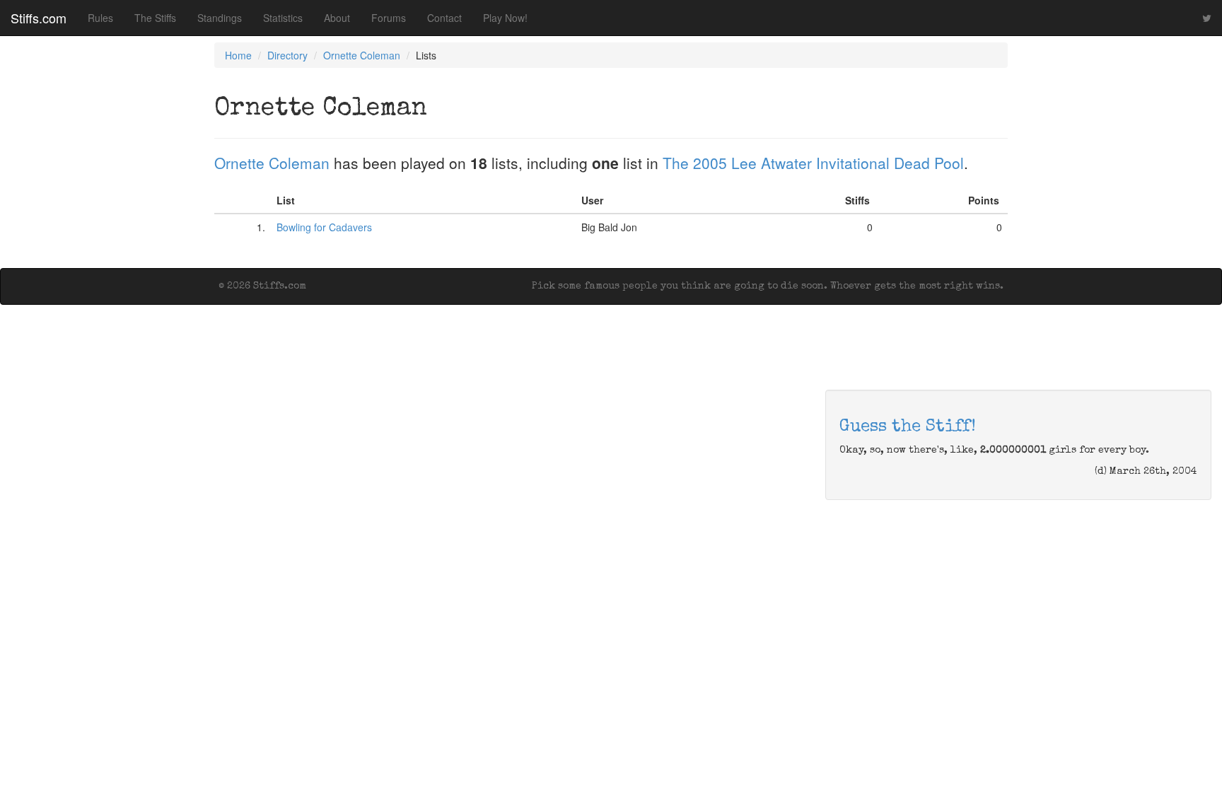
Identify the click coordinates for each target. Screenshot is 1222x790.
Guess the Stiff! (907, 427)
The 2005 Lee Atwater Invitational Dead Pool (813, 162)
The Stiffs (155, 18)
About (337, 18)
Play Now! (505, 18)
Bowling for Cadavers (324, 227)
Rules (100, 18)
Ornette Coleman (361, 55)
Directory (287, 55)
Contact (444, 18)
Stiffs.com (38, 17)
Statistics (283, 18)
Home (238, 55)
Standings (219, 18)
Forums (388, 18)
